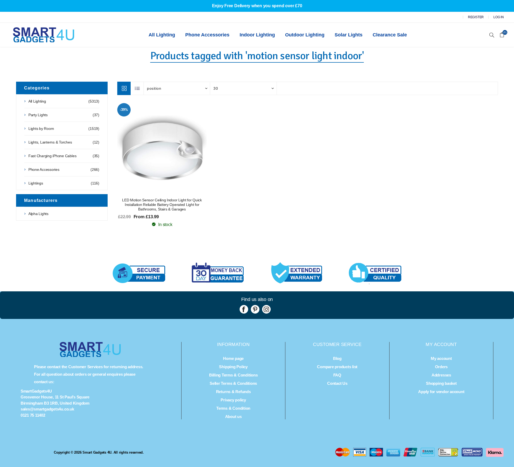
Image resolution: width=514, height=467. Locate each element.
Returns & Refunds (233, 391)
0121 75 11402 (33, 415)
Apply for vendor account (441, 391)
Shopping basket (441, 383)
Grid (124, 88)
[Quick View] (151, 147)
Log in (498, 17)
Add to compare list (162, 147)
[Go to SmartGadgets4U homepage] (90, 355)
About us (233, 416)
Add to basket (172, 147)
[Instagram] (266, 309)
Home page (233, 358)
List (137, 88)
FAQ (337, 375)
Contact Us (337, 383)
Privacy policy (233, 400)
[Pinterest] (255, 309)
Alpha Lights (38, 214)
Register (476, 17)
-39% (124, 110)
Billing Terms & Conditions (233, 375)
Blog (337, 358)
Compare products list (337, 366)
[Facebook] (244, 309)
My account (441, 358)
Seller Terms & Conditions (233, 383)
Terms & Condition (233, 408)
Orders (441, 366)
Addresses (441, 375)
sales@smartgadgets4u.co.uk (47, 409)
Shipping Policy (233, 366)
